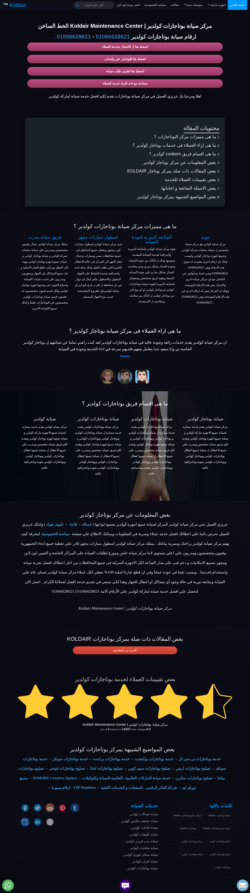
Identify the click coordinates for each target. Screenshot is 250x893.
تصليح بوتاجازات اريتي (193, 768)
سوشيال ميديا (194, 4)
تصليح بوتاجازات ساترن (194, 778)
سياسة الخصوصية (155, 4)
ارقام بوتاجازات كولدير (220, 854)
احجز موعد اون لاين (128, 4)
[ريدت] (50, 807)
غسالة (87, 524)
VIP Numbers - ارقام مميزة (74, 787)
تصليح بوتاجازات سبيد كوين (149, 768)
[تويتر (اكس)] (37, 807)
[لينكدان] (37, 821)
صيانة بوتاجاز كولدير (205, 418)
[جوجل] (25, 821)
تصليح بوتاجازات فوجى (67, 768)
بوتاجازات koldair (188, 828)
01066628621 (113, 37)
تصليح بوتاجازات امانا (106, 768)
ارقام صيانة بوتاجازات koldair (216, 828)
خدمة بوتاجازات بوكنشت (154, 759)
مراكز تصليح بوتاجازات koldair (187, 815)
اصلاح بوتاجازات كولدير (219, 841)
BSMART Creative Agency (55, 778)
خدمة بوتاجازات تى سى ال (200, 759)
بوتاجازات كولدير (222, 867)
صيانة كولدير (237, 4)
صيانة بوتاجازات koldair (219, 815)
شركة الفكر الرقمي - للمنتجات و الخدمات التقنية (139, 787)
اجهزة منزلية (217, 4)
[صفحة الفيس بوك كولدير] (25, 807)
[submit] (77, 5)
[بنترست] (62, 807)
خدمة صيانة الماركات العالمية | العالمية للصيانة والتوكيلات (126, 778)
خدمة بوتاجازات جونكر (70, 759)
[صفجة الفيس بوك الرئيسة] (50, 821)
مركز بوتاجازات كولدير (192, 841)
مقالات (174, 4)
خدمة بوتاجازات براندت (111, 759)
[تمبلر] (74, 807)
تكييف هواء (55, 524)
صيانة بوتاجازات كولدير (98, 418)
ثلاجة (73, 524)
